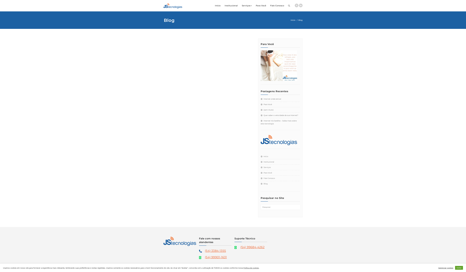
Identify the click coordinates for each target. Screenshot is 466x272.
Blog (266, 184)
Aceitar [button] (459, 268)
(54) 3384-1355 (215, 250)
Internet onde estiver (272, 99)
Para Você (261, 5)
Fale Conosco (277, 5)
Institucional (231, 5)
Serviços (246, 5)
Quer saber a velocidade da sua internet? (281, 115)
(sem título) (269, 110)
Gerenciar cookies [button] (445, 268)
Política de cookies (251, 268)
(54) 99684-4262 (252, 247)
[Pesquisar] (289, 5)
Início (218, 5)
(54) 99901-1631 (216, 257)
